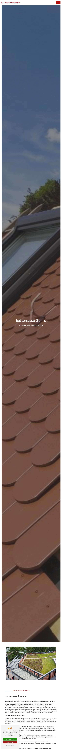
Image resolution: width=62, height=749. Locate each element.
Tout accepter (10, 739)
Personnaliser (10, 745)
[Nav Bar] (58, 2)
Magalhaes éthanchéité (10, 3)
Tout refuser (10, 742)
